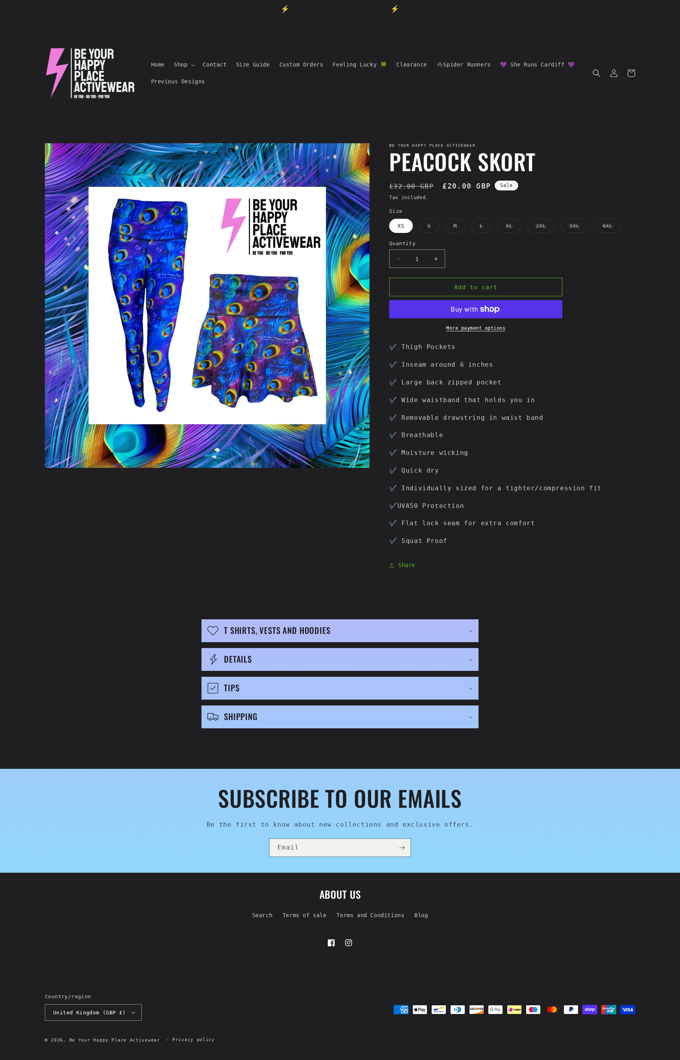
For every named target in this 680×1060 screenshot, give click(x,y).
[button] (183, 64)
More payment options (475, 328)
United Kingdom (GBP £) (89, 1013)
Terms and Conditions (370, 915)
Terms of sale (305, 915)
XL (513, 227)
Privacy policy (193, 1039)
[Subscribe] (401, 847)
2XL (545, 227)
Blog (421, 915)
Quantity (402, 243)
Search (262, 915)
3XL (578, 227)
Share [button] (406, 565)
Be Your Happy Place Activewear (114, 1040)
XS (401, 226)
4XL (611, 227)
